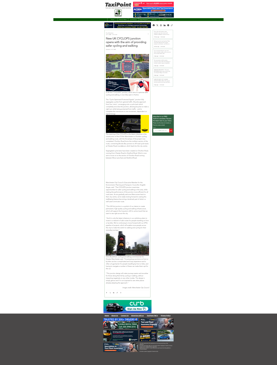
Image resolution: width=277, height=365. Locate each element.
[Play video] (127, 243)
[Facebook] (154, 25)
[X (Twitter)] (157, 25)
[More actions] (148, 34)
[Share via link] (117, 292)
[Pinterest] (168, 25)
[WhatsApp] (161, 25)
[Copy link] (172, 25)
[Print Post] (120, 292)
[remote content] (127, 170)
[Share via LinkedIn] (113, 292)
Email (154, 127)
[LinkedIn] (164, 25)
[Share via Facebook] (106, 292)
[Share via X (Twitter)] (110, 292)
